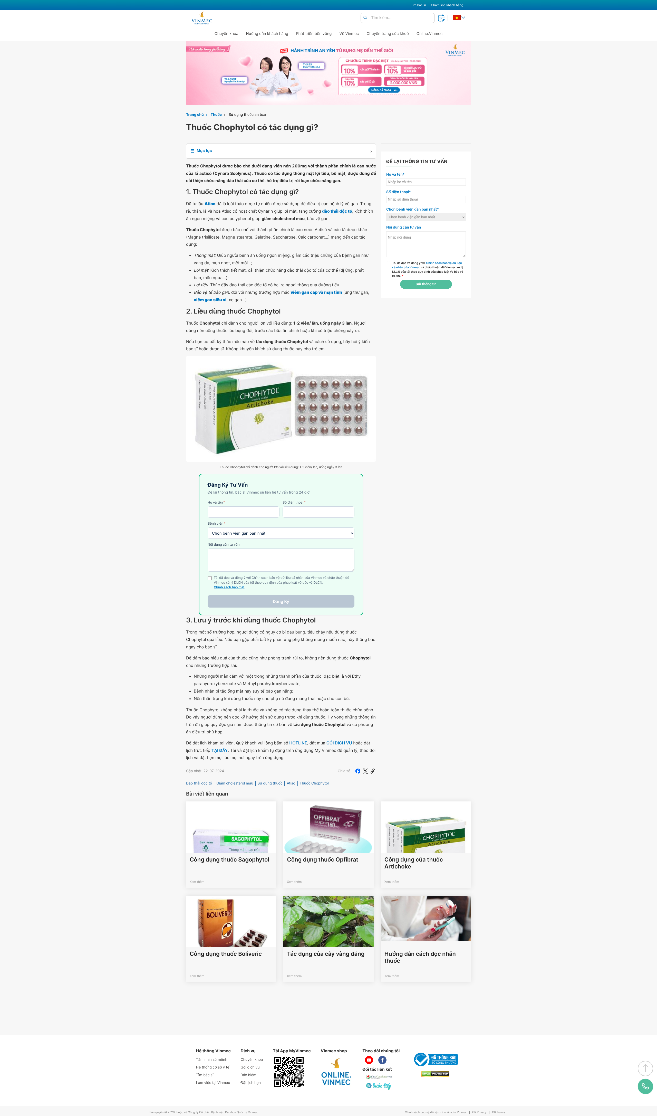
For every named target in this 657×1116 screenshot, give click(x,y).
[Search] (365, 17)
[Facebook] (357, 771)
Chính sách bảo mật (229, 587)
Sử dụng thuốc (270, 783)
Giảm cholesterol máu (234, 783)
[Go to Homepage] (201, 18)
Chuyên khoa (226, 33)
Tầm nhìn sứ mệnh (211, 1059)
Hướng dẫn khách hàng (267, 33)
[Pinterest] (373, 771)
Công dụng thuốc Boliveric (226, 954)
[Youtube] (369, 1060)
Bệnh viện (217, 524)
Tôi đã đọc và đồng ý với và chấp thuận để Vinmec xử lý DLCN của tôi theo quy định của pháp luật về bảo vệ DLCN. (427, 269)
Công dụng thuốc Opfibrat (322, 859)
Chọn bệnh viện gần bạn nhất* (412, 209)
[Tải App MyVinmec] (289, 1072)
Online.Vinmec (430, 33)
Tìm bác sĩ (418, 5)
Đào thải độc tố (199, 783)
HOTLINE (298, 742)
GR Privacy (479, 1112)
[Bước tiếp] (379, 1086)
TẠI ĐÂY (219, 750)
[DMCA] (435, 1074)
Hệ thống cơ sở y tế (212, 1067)
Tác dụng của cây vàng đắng (325, 954)
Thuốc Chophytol (314, 783)
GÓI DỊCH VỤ (339, 742)
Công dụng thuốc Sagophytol (229, 859)
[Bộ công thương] (435, 1059)
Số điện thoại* (398, 192)
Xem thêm (197, 882)
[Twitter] (365, 771)
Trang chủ (195, 114)
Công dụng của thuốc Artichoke (413, 863)
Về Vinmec (349, 33)
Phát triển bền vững (314, 33)
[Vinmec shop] (336, 1072)
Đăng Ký (281, 601)
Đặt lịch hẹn (251, 1083)
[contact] (645, 1086)
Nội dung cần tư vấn (224, 545)
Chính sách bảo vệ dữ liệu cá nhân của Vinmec (436, 1112)
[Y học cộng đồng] (379, 1077)
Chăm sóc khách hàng (447, 5)
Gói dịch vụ (250, 1067)
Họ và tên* (395, 174)
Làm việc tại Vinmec (213, 1083)
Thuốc (216, 114)
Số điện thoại (294, 502)
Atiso (291, 783)
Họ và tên (216, 502)
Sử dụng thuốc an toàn (248, 114)
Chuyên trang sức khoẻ (387, 33)
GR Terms (498, 1112)
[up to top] (645, 1068)
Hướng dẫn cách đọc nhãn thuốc (420, 957)
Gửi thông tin (426, 284)
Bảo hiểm (248, 1075)
